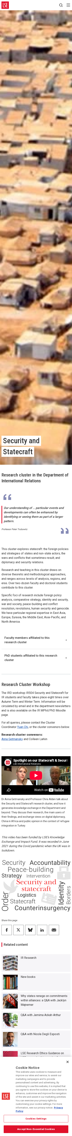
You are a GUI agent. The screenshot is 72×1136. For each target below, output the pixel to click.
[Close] (68, 1062)
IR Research (28, 958)
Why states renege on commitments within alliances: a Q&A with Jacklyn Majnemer (44, 1000)
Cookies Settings (36, 1118)
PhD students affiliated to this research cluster (30, 658)
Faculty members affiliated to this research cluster (27, 640)
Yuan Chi (22, 727)
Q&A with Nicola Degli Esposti (40, 1034)
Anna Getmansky (12, 739)
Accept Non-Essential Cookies (36, 1129)
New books (28, 977)
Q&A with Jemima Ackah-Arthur (41, 1015)
